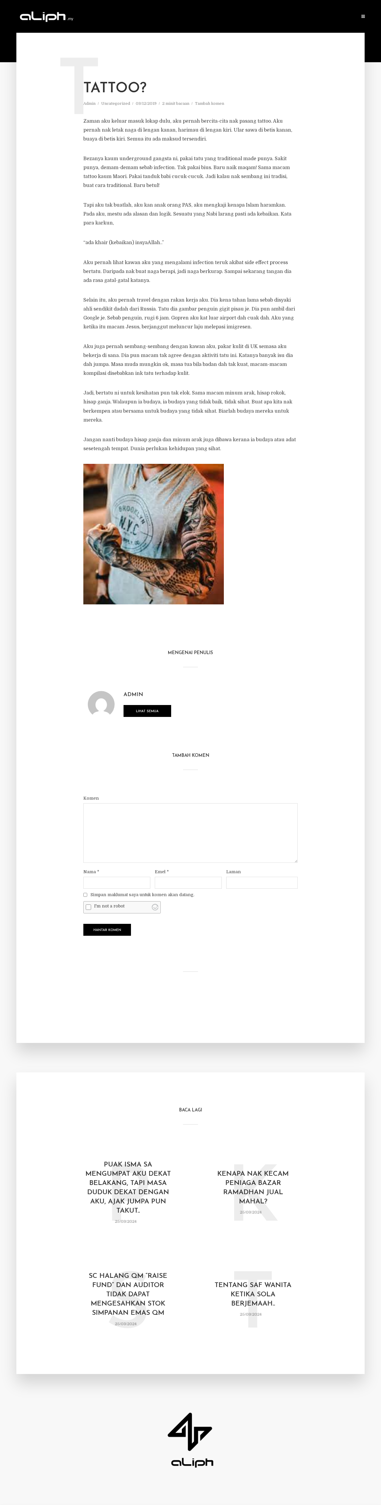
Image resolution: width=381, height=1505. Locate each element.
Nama (91, 872)
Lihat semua (147, 711)
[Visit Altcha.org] (155, 907)
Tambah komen (209, 103)
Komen (91, 798)
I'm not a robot (109, 906)
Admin (89, 103)
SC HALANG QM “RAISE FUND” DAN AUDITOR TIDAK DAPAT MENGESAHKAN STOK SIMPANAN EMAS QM (128, 1295)
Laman (233, 872)
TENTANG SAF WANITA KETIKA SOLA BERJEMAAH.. (253, 1294)
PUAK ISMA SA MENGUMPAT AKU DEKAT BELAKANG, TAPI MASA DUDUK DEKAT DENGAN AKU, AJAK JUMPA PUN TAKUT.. (128, 1187)
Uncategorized (115, 103)
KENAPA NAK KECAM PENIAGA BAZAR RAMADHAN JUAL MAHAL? (253, 1188)
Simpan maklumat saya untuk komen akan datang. (142, 895)
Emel (162, 872)
